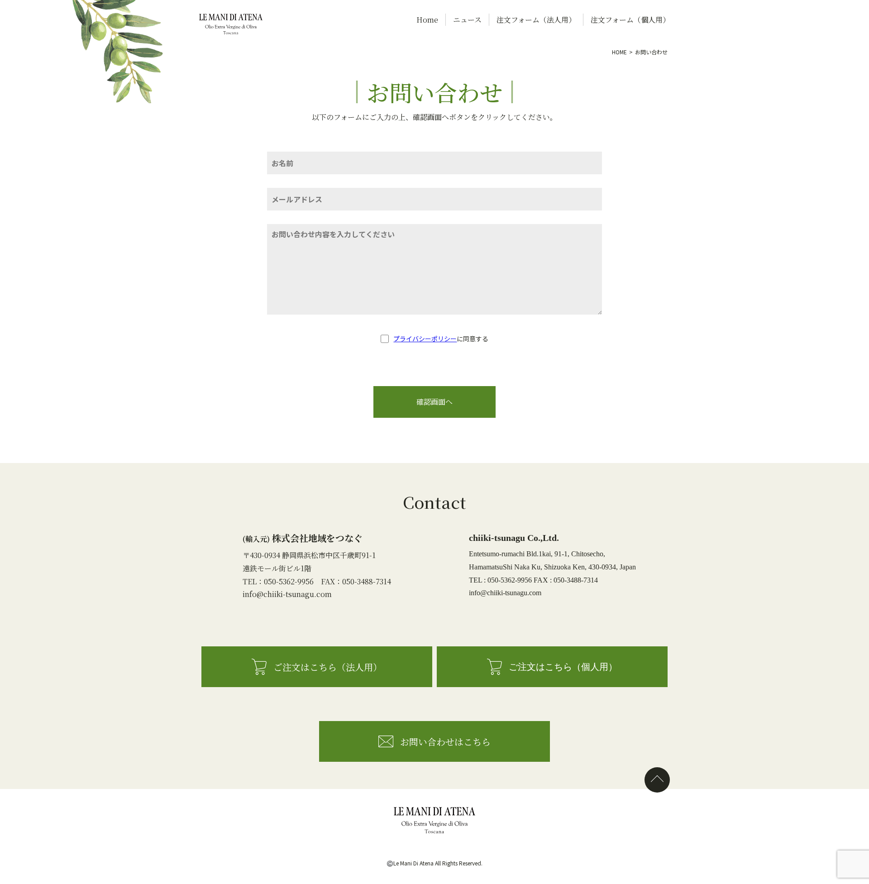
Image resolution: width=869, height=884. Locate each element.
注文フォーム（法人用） (536, 19)
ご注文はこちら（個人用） (563, 667)
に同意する (440, 338)
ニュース (467, 19)
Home (427, 19)
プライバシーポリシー (425, 338)
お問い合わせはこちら (445, 741)
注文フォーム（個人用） (630, 19)
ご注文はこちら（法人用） (327, 667)
